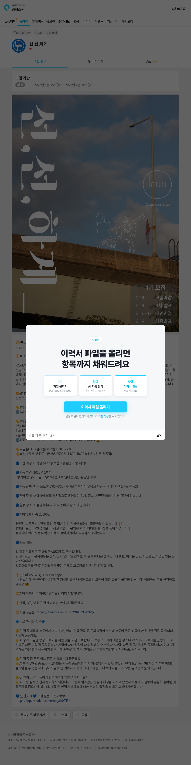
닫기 (160, 435)
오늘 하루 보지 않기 (41, 435)
